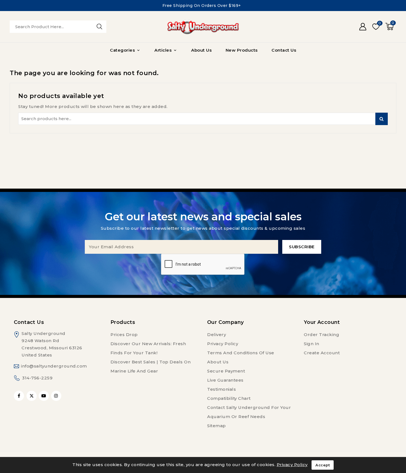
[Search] (99, 26)
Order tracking (321, 334)
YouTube (44, 396)
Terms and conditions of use (240, 352)
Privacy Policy (222, 343)
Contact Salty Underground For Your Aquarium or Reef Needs (249, 412)
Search (381, 119)
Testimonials (221, 389)
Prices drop (124, 334)
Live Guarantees (225, 380)
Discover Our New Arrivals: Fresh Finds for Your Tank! (148, 348)
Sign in (311, 343)
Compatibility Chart (229, 398)
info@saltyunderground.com (54, 366)
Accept (322, 465)
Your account (322, 322)
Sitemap (216, 425)
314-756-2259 (37, 377)
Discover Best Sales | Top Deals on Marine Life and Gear (150, 366)
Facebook (19, 396)
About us (217, 361)
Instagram (57, 396)
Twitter (32, 396)
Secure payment (226, 371)
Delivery (216, 334)
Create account (322, 352)
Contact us (29, 322)
